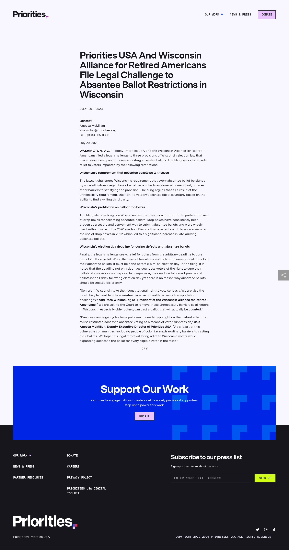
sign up (265, 478)
